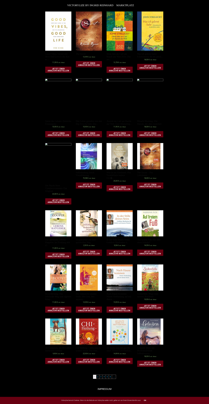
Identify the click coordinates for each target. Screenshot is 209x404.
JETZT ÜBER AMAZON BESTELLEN (58, 70)
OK (145, 400)
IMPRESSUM (105, 389)
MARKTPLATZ (125, 5)
